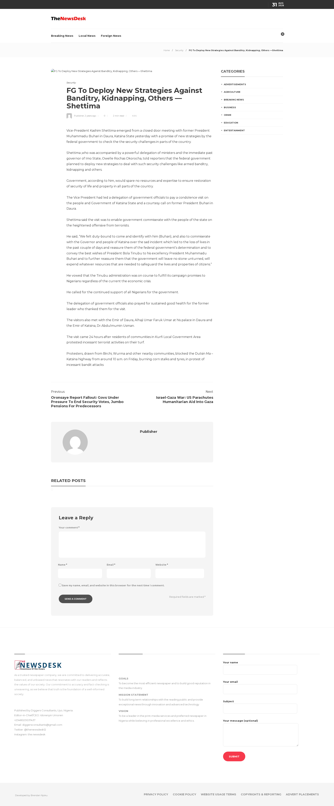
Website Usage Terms (218, 794)
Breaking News (62, 36)
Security (179, 50)
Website (161, 564)
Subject (228, 701)
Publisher (79, 115)
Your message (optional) (240, 720)
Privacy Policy (156, 794)
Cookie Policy (184, 794)
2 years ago (90, 115)
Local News (87, 36)
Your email (230, 681)
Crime (227, 115)
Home (167, 50)
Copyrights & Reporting (261, 794)
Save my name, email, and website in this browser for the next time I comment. (113, 585)
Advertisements (235, 84)
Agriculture (232, 92)
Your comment (69, 527)
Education (231, 122)
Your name (230, 662)
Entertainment (234, 130)
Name (62, 564)
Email (111, 564)
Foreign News (111, 36)
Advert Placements (302, 794)
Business (230, 107)
